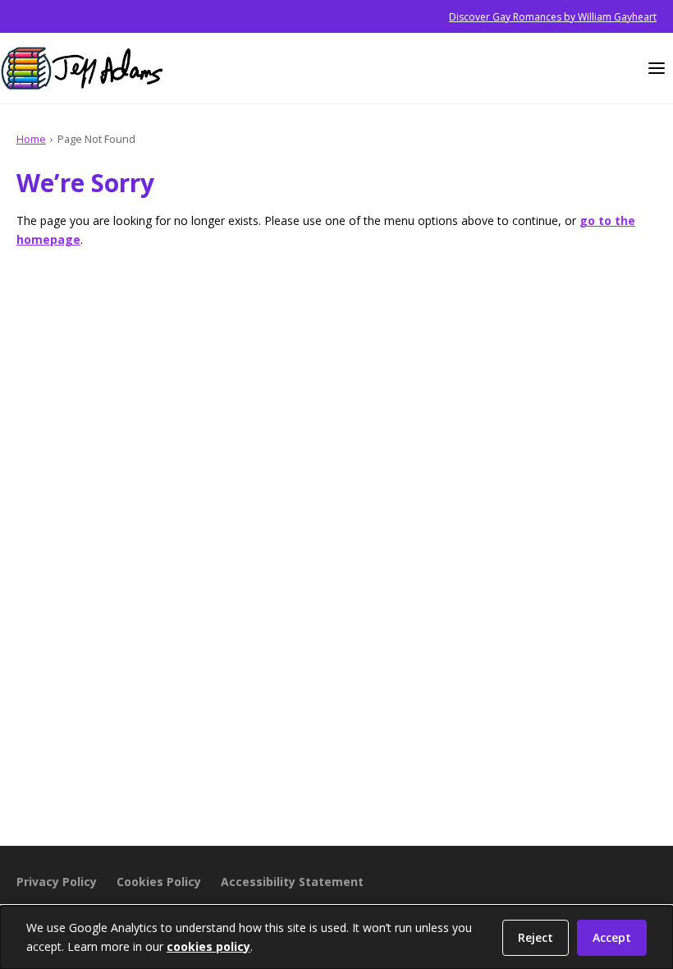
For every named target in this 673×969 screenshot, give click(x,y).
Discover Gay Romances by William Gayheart (553, 17)
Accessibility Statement (292, 881)
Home (31, 138)
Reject (535, 937)
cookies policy (208, 946)
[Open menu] (656, 68)
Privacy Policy (56, 881)
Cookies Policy (159, 881)
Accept (612, 937)
